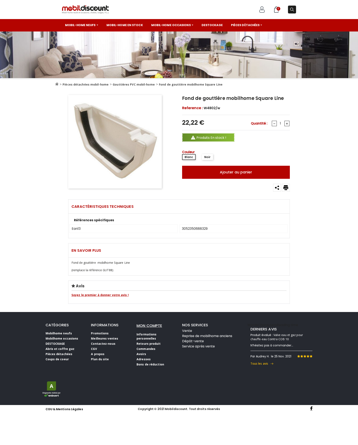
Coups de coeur (57, 359)
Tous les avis (260, 363)
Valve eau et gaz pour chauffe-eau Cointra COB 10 (276, 337)
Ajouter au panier (236, 172)
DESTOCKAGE (55, 344)
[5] (311, 356)
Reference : (192, 108)
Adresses (144, 359)
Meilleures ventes (104, 338)
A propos (97, 354)
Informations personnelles (146, 336)
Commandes (146, 349)
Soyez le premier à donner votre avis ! (100, 295)
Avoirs (141, 354)
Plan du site (100, 359)
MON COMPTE (149, 325)
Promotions (100, 333)
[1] (298, 356)
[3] (304, 356)
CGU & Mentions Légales (64, 409)
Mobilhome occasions (62, 338)
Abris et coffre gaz (60, 349)
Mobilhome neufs (59, 333)
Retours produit (149, 344)
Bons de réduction (150, 364)
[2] (301, 356)
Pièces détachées (59, 354)
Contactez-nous (103, 344)
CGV (94, 349)
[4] (307, 356)
